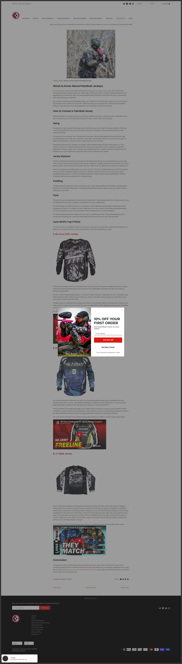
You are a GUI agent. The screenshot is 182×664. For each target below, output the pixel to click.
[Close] (122, 310)
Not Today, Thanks (108, 347)
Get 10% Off (108, 340)
